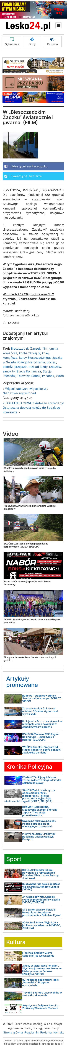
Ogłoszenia (12, 44)
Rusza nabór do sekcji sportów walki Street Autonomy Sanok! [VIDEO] (41, 886)
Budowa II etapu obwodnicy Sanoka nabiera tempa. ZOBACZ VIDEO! (41, 698)
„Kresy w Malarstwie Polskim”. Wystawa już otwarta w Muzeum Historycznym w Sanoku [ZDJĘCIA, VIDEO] (42, 969)
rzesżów (55, 367)
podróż (8, 367)
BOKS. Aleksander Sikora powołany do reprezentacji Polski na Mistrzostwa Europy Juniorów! (40, 874)
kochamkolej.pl (29, 353)
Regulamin (31, 1032)
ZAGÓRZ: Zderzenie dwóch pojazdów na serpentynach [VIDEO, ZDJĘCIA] (26, 545)
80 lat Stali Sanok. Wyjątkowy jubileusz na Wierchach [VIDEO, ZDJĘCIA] (41, 925)
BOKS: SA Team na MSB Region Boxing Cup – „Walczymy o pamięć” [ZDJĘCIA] (41, 737)
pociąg (51, 362)
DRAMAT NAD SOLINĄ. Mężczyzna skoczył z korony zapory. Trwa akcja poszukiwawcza (39, 811)
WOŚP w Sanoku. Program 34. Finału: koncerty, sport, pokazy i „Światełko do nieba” (41, 749)
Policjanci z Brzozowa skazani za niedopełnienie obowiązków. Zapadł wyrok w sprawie (42, 724)
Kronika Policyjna (29, 766)
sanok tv (9, 371)
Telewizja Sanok (28, 376)
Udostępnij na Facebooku (29, 166)
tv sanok (48, 376)
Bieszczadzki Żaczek (26, 348)
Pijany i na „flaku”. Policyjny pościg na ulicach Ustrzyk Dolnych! (38, 836)
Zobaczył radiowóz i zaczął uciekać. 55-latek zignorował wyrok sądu (40, 711)
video (60, 376)
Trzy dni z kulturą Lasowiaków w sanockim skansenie (42, 994)
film (45, 348)
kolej (45, 353)
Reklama (52, 44)
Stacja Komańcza (28, 371)
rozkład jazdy (38, 367)
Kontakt (58, 1032)
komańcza (10, 357)
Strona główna (13, 1032)
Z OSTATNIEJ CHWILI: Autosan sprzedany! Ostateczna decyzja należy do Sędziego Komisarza (33, 407)
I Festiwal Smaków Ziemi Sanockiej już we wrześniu (38, 954)
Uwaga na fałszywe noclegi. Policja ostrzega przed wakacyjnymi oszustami (39, 823)
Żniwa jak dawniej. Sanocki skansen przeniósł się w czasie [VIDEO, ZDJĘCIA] (41, 899)
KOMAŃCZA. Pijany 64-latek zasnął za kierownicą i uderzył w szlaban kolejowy (41, 780)
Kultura (15, 942)
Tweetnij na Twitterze (26, 176)
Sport (13, 859)
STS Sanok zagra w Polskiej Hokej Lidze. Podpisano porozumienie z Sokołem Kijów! (41, 912)
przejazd (20, 367)
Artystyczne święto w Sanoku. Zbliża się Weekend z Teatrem (40, 1007)
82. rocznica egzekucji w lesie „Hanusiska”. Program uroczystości (40, 982)
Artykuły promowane (22, 681)
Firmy (32, 44)
